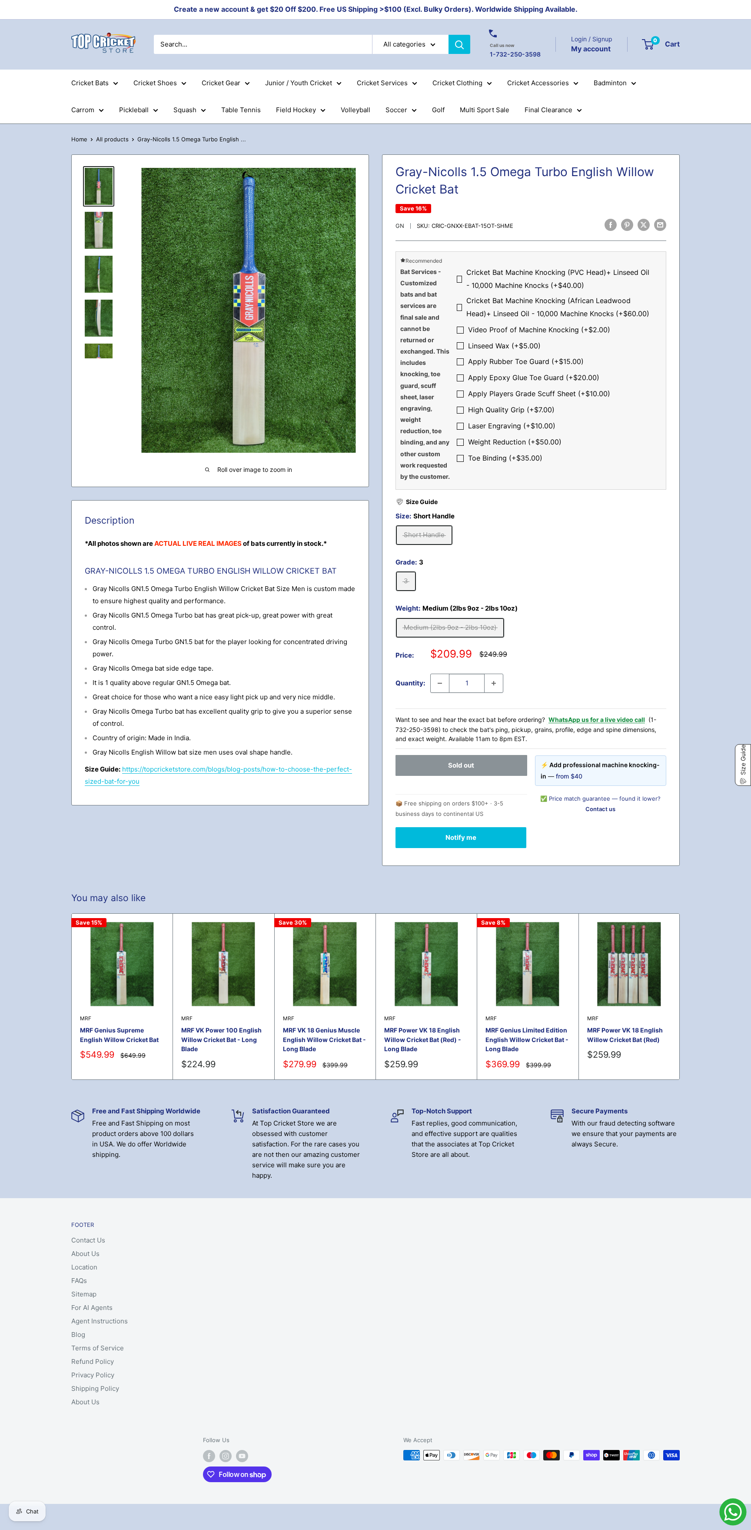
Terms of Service (97, 1348)
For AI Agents (92, 1307)
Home (79, 139)
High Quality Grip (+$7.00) (511, 409)
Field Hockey (296, 110)
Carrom (82, 110)
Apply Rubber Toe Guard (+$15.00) (526, 361)
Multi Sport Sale (484, 110)
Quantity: (410, 683)
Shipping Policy (95, 1388)
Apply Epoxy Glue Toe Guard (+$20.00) (533, 377)
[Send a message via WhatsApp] (733, 1512)
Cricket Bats (90, 83)
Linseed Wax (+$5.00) (504, 345)
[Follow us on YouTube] (242, 1456)
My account (591, 48)
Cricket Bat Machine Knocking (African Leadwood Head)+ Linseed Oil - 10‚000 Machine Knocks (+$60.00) (557, 307)
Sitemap (83, 1294)
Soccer (396, 110)
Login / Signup (591, 39)
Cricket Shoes (155, 83)
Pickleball (134, 110)
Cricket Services (382, 83)
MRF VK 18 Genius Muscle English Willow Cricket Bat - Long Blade (324, 1039)
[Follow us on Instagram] (225, 1456)
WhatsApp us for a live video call (596, 719)
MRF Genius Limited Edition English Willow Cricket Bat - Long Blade (526, 1039)
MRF (85, 1018)
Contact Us (88, 1240)
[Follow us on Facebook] (209, 1456)
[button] (416, 502)
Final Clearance (548, 110)
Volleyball (355, 110)
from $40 (569, 776)
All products (112, 139)
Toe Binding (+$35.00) (505, 458)
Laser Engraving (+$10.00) (511, 425)
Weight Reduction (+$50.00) (515, 442)
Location (84, 1267)
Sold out (461, 765)
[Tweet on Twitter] (644, 225)
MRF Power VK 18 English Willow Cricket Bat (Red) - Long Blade (422, 1039)
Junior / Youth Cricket (298, 83)
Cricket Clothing (457, 83)
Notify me (460, 837)
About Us (85, 1253)
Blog (78, 1334)
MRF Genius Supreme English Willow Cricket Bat (119, 1034)
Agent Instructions (99, 1321)
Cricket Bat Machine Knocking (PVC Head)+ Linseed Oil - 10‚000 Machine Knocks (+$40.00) (557, 279)
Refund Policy (92, 1361)
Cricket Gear (221, 83)
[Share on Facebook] (611, 225)
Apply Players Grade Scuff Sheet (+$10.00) (539, 393)
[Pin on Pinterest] (627, 225)
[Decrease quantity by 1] (440, 683)
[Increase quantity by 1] (494, 683)
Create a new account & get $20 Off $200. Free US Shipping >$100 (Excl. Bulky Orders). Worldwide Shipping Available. (376, 9)
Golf (438, 110)
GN (399, 225)
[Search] (459, 44)
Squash (184, 110)
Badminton (610, 83)
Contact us (600, 808)
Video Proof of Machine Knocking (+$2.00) (539, 329)
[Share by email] (660, 225)
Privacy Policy (92, 1375)
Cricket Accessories (538, 83)
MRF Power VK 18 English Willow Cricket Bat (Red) (625, 1034)
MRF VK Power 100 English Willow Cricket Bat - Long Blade (221, 1039)
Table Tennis (241, 110)
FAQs (79, 1280)
